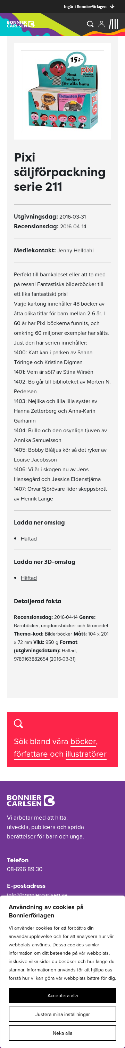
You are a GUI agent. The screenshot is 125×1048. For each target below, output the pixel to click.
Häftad (29, 538)
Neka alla (62, 1033)
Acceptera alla (63, 995)
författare (32, 754)
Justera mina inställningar (62, 1014)
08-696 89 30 (24, 869)
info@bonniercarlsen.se (37, 894)
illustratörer (86, 754)
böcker (83, 741)
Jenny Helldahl (75, 250)
